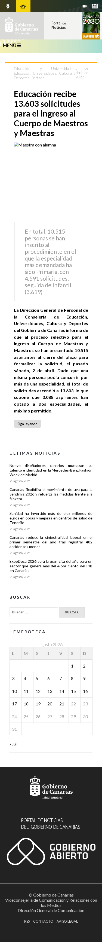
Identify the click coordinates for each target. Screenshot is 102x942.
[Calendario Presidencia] (8, 6)
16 (85, 691)
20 (49, 703)
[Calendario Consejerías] (95, 6)
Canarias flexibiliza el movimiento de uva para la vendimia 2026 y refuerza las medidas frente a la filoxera (51, 494)
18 (26, 703)
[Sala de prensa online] (84, 6)
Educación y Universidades (44, 68)
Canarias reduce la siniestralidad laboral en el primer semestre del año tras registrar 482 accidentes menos (51, 542)
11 (26, 691)
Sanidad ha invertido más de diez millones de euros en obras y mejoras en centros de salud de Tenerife (51, 518)
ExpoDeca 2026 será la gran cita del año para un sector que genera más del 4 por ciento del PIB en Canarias (51, 566)
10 (14, 691)
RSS (27, 921)
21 (61, 703)
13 (49, 691)
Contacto (43, 921)
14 (61, 691)
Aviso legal (67, 921)
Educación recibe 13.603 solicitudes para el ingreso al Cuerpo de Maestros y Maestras (51, 113)
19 (38, 703)
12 (38, 691)
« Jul (13, 744)
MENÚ (10, 45)
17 (14, 703)
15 (73, 691)
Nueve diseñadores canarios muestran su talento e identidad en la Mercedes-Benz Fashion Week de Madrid (51, 470)
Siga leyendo (27, 424)
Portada (37, 77)
